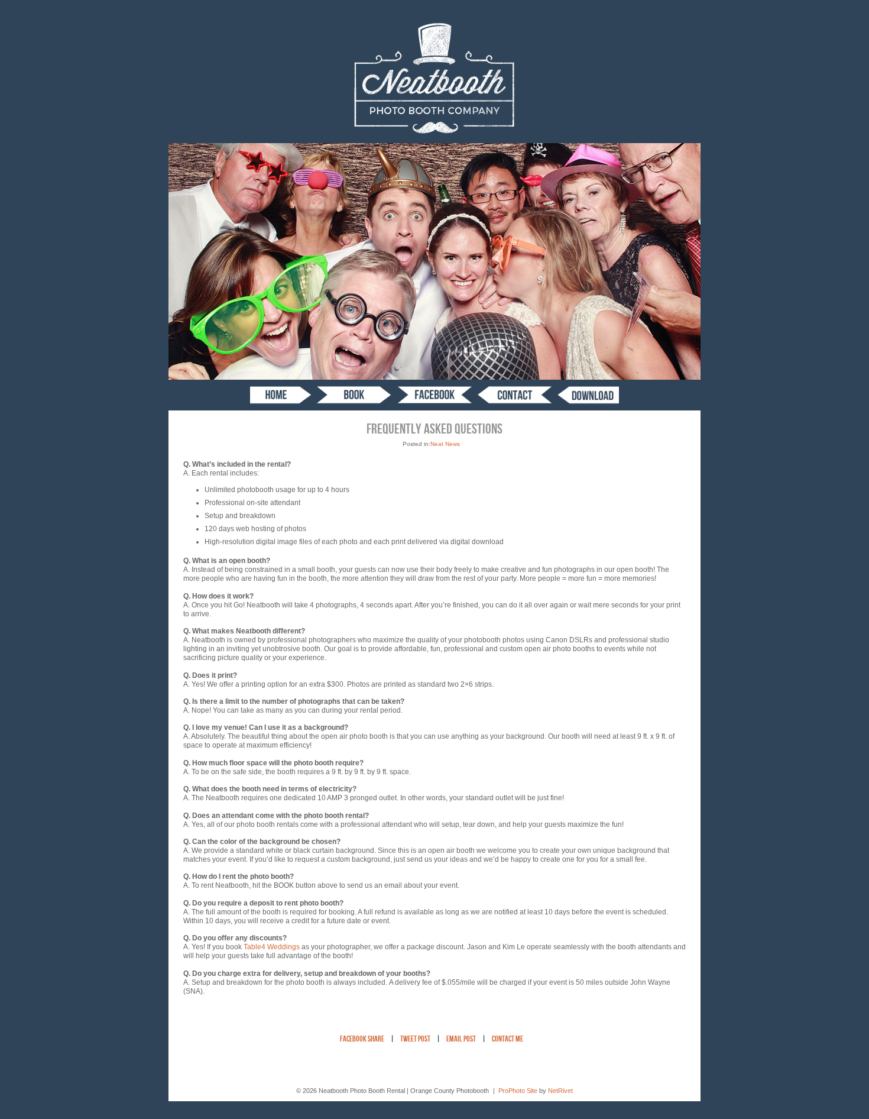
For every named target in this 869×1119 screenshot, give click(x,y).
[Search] (588, 395)
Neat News (445, 444)
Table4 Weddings (272, 947)
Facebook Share (362, 1039)
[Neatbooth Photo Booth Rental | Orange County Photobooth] (435, 141)
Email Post (461, 1039)
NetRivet (560, 1090)
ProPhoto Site (517, 1090)
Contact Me (507, 1039)
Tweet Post (415, 1039)
